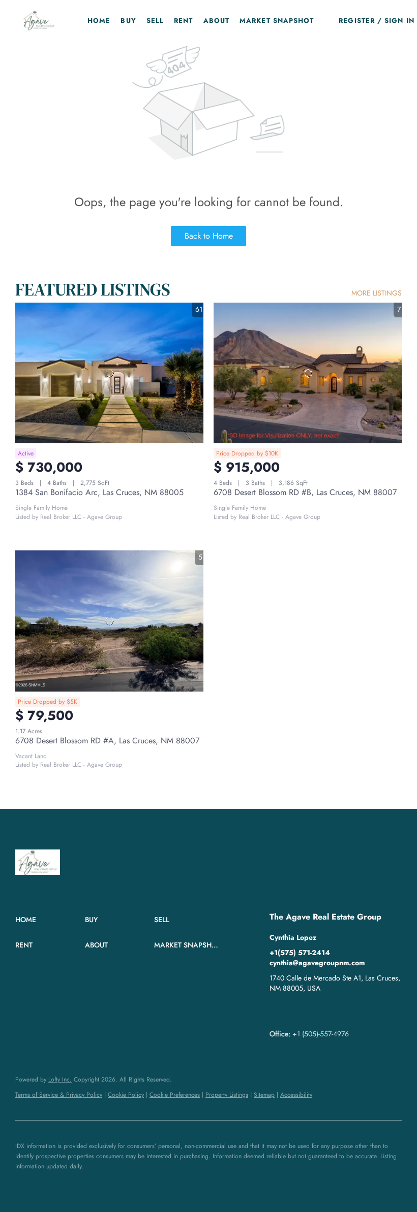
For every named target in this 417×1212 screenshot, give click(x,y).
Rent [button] (183, 20)
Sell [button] (155, 20)
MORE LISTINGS (376, 293)
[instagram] (317, 1011)
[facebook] (277, 1011)
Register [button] (357, 20)
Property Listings (226, 1094)
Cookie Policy (126, 1094)
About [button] (216, 20)
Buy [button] (128, 20)
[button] (39, 20)
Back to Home (209, 236)
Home (98, 20)
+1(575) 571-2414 (300, 952)
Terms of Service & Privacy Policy (58, 1094)
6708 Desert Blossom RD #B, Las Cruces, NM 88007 (305, 492)
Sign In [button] (399, 20)
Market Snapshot (277, 20)
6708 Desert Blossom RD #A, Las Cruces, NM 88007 (107, 740)
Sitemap (264, 1094)
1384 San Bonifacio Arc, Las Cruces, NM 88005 (99, 492)
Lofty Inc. (60, 1079)
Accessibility (296, 1094)
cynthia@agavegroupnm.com (317, 963)
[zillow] (297, 1011)
